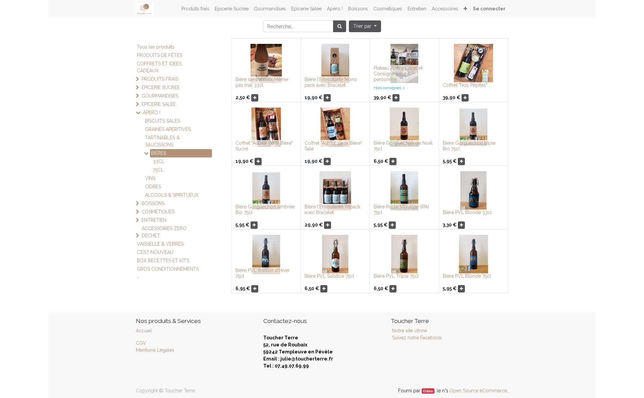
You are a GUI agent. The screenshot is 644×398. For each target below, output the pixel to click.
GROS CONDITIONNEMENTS (168, 269)
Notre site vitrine (409, 330)
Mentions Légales (155, 350)
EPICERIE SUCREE (161, 87)
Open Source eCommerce (478, 390)
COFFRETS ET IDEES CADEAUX (159, 67)
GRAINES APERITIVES (168, 129)
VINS (150, 178)
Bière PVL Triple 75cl (396, 276)
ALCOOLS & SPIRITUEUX (172, 195)
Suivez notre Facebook (417, 337)
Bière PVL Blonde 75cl (467, 276)
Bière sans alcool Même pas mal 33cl (261, 82)
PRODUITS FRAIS (160, 79)
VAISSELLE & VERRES (160, 244)
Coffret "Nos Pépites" (465, 85)
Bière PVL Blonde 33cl (467, 212)
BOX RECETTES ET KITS (163, 260)
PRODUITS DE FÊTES (159, 55)
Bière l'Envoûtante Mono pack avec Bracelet (331, 82)
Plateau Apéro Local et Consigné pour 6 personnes (398, 73)
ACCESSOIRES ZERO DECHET (164, 232)
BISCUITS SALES (162, 121)
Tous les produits (155, 47)
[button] (465, 9)
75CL (158, 170)
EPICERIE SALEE (159, 104)
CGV (141, 343)
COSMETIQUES (158, 211)
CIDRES (153, 186)
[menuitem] (195, 9)
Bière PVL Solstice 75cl (329, 276)
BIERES (158, 153)
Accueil (144, 330)
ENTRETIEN (154, 220)
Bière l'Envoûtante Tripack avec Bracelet (332, 209)
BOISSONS (153, 203)
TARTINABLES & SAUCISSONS (162, 141)
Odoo (428, 391)
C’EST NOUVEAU (155, 252)
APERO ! (151, 112)
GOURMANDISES (160, 95)
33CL (158, 161)
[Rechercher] (339, 26)
